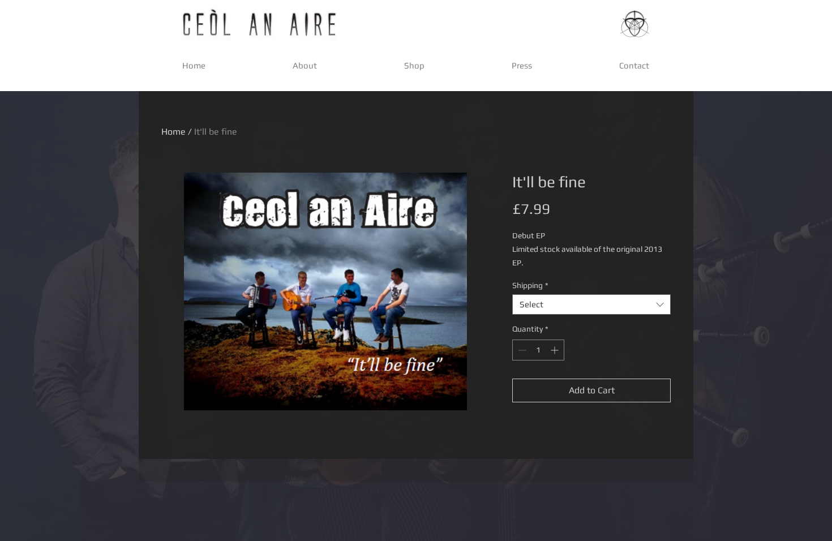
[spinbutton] (538, 350)
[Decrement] (521, 350)
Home (173, 131)
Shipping (530, 285)
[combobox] (591, 304)
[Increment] (555, 350)
